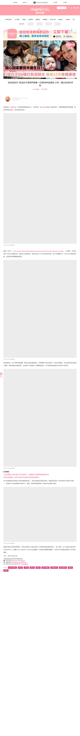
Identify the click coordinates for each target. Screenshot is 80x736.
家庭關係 (45, 19)
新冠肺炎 (63, 567)
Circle (16, 98)
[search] (69, 8)
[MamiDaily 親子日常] (40, 10)
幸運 (26, 567)
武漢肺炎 (13, 107)
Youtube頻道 (24, 564)
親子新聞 (44, 89)
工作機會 (65, 2)
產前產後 (31, 19)
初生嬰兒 (44, 107)
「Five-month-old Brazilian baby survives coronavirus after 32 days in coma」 (38, 251)
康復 (11, 110)
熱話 (32, 567)
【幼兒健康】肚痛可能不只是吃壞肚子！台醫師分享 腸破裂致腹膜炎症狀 (26, 474)
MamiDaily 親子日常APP (18, 560)
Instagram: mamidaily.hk (19, 562)
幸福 (20, 567)
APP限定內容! (8, 19)
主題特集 (68, 19)
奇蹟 (70, 567)
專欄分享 (60, 19)
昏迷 (38, 567)
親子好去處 (53, 19)
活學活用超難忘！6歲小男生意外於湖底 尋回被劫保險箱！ (21, 477)
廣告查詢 (55, 2)
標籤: (5, 567)
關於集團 (15, 2)
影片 (74, 19)
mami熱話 (17, 19)
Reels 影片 (22, 24)
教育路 (24, 19)
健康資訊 (38, 19)
